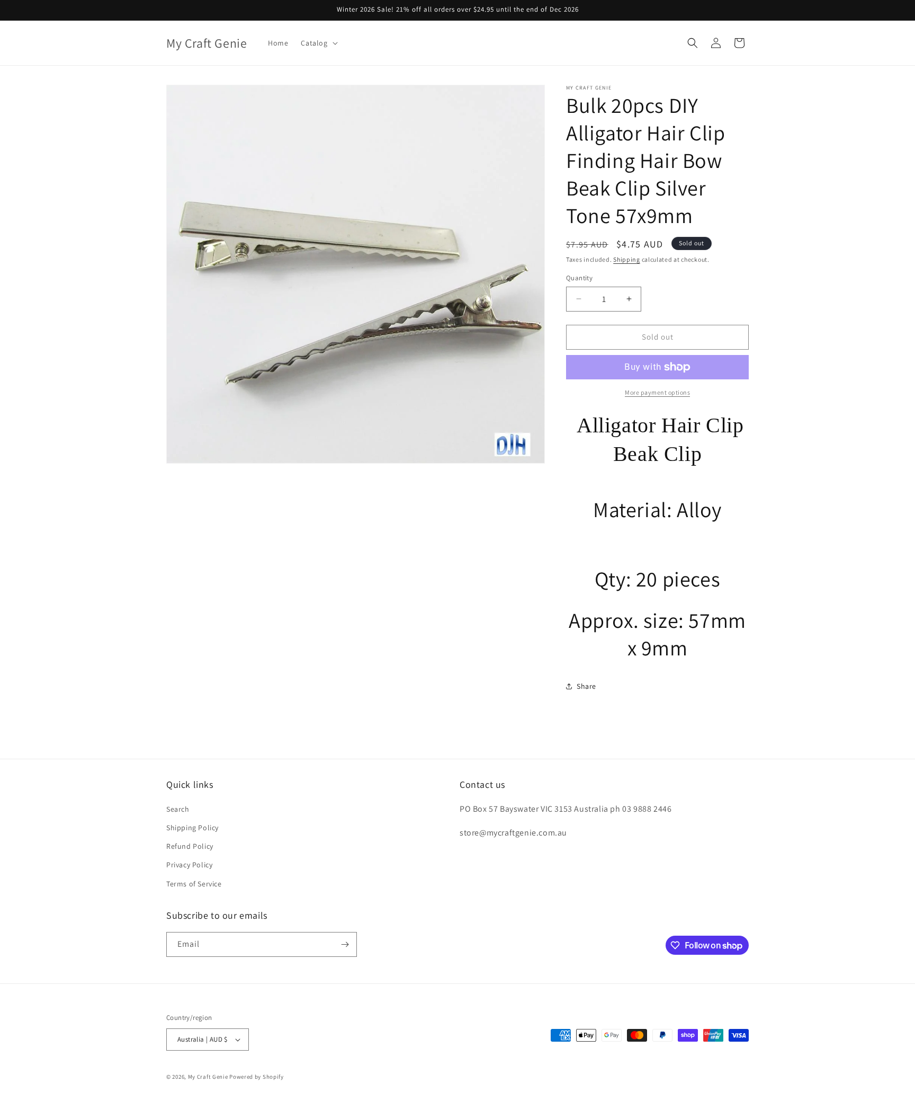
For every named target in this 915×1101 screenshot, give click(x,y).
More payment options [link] (657, 392)
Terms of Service (194, 884)
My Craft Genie (208, 1076)
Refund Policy (189, 846)
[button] (318, 43)
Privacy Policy (189, 864)
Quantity (579, 277)
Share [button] (586, 686)
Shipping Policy (192, 827)
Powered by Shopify (256, 1076)
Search (178, 809)
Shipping (626, 259)
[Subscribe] (344, 944)
